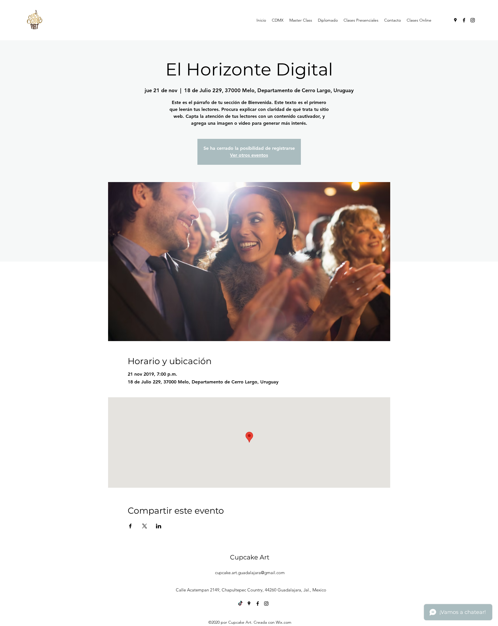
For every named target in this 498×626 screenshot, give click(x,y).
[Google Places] (455, 20)
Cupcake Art (249, 557)
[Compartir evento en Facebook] (130, 526)
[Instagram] (473, 20)
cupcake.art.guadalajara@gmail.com (250, 572)
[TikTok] (240, 603)
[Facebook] (464, 20)
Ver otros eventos (249, 155)
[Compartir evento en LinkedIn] (158, 526)
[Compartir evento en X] (144, 526)
